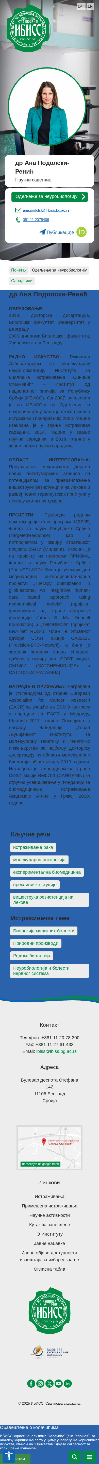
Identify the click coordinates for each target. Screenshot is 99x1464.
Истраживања (49, 1196)
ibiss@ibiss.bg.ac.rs (56, 1051)
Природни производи (35, 943)
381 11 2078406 (36, 219)
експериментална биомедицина (47, 872)
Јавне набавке (49, 1243)
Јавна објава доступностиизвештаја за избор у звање (49, 1256)
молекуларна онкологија (39, 859)
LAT (81, 6)
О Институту (50, 1234)
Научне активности (49, 1215)
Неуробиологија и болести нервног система (41, 971)
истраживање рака (33, 847)
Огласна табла (49, 1269)
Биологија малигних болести (43, 930)
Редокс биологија (31, 955)
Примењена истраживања (49, 1205)
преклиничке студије (35, 884)
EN (90, 6)
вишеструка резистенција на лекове (43, 900)
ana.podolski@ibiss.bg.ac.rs (46, 210)
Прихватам (15, 1459)
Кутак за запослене (49, 1224)
